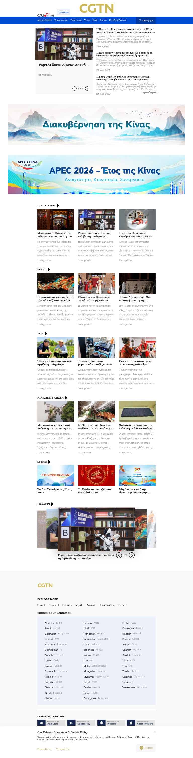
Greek (53, 693)
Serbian (130, 639)
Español (54, 605)
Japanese (93, 649)
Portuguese (96, 698)
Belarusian (57, 633)
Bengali (52, 639)
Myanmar (96, 676)
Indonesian (97, 639)
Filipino (54, 676)
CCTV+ (122, 605)
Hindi (89, 628)
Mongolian (94, 671)
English (41, 605)
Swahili (131, 655)
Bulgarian (56, 644)
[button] (74, 88)
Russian (131, 633)
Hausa (52, 698)
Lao (89, 660)
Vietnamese (134, 687)
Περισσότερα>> (149, 92)
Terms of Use (62, 749)
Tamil (128, 660)
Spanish (131, 649)
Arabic (52, 628)
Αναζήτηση (147, 20)
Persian (92, 687)
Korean (92, 655)
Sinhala (129, 644)
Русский (90, 605)
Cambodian (54, 649)
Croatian (54, 655)
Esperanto (56, 671)
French (53, 682)
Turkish (130, 671)
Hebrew (91, 623)
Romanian (132, 628)
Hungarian (94, 633)
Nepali (90, 682)
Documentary (106, 605)
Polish (91, 693)
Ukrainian (133, 676)
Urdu (127, 682)
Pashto (129, 623)
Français (67, 605)
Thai (127, 666)
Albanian (53, 623)
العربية (79, 605)
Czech (52, 660)
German (54, 687)
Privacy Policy (44, 749)
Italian (91, 644)
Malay (95, 666)
